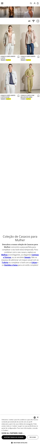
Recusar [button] (33, 437)
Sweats (27, 155)
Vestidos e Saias (11, 163)
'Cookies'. (6, 430)
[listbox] (35, 417)
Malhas (4, 152)
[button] (31, 3)
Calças (34, 160)
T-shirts (5, 160)
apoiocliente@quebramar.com (20, 410)
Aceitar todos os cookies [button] (14, 437)
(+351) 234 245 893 (20, 406)
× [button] (37, 417)
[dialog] (20, 430)
